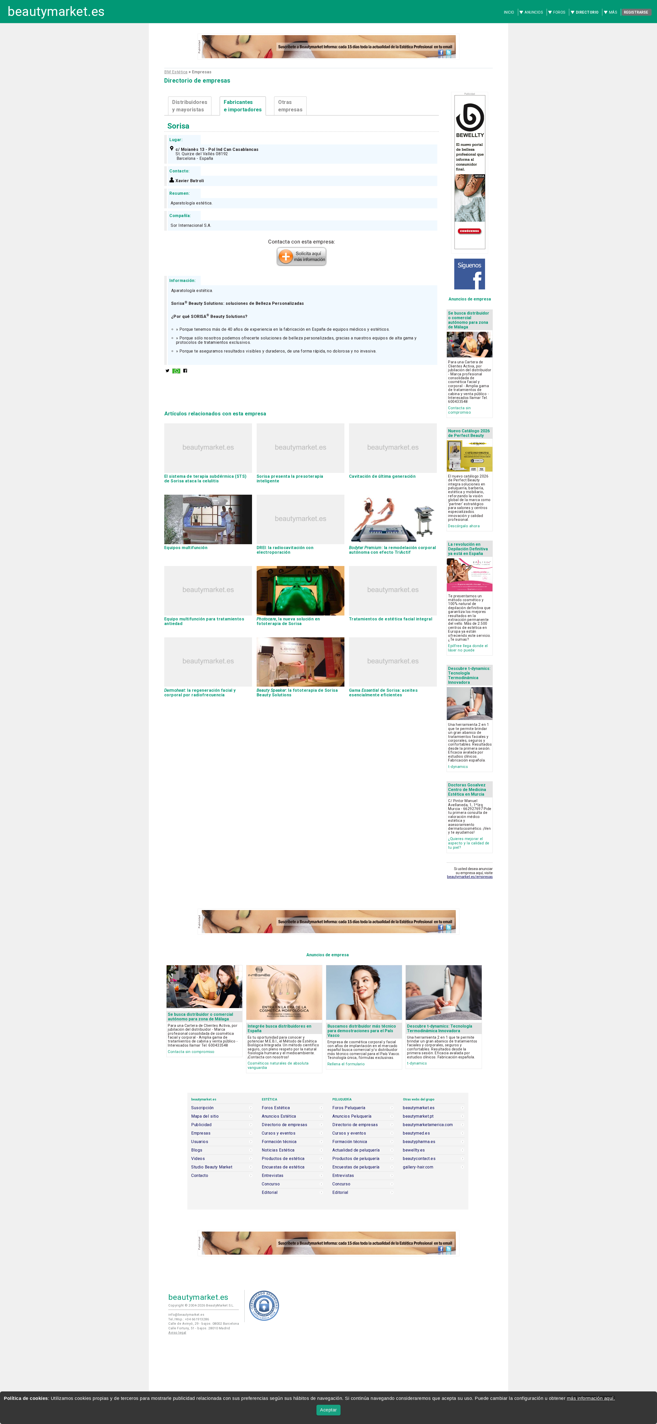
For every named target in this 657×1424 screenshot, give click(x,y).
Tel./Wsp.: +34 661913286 (188, 1319)
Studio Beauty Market (211, 1167)
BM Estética (176, 72)
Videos (198, 1159)
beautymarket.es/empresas (470, 877)
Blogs (196, 1150)
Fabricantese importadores (243, 106)
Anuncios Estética (279, 1116)
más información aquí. (591, 1398)
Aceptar (328, 1409)
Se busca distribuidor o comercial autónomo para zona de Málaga (468, 320)
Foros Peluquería (348, 1108)
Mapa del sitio (205, 1116)
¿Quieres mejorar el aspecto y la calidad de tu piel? (468, 843)
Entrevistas (273, 1176)
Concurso (271, 1184)
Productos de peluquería (356, 1159)
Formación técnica (279, 1142)
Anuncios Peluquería (352, 1116)
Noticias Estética (278, 1150)
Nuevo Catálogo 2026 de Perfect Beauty (469, 433)
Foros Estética (276, 1108)
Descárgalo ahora (464, 526)
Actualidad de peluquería (356, 1150)
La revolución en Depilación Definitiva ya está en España (468, 549)
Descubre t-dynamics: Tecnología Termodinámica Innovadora (469, 675)
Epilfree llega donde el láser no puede (468, 648)
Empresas (200, 1133)
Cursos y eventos (278, 1133)
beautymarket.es (56, 11)
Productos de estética (283, 1159)
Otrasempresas (290, 106)
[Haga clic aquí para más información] (301, 264)
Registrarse (636, 12)
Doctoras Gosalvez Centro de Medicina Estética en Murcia (467, 790)
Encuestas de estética (283, 1167)
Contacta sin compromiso (459, 410)
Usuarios (199, 1142)
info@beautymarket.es (186, 1314)
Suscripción (202, 1108)
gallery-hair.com (418, 1167)
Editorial (270, 1193)
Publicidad (201, 1125)
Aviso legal (177, 1332)
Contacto (199, 1176)
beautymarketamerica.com (428, 1125)
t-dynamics (458, 767)
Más (613, 12)
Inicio (509, 12)
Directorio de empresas (284, 1125)
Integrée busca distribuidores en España (279, 1028)
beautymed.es (416, 1133)
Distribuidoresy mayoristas (189, 106)
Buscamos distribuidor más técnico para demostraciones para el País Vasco (361, 1031)
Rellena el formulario (346, 1064)
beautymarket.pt (418, 1116)
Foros (559, 12)
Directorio (587, 12)
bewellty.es (414, 1150)
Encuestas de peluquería (356, 1167)
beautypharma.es (419, 1142)
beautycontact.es (419, 1159)
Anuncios (534, 12)
